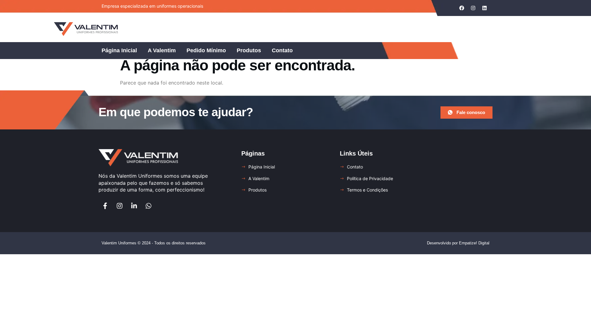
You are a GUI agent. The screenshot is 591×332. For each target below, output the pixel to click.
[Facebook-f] (104, 206)
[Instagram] (119, 206)
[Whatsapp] (148, 206)
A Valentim (162, 50)
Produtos (249, 50)
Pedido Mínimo (206, 50)
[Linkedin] (484, 8)
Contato (282, 50)
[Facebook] (462, 8)
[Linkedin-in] (133, 206)
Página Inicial (119, 50)
